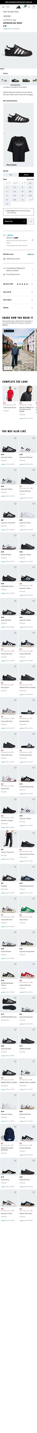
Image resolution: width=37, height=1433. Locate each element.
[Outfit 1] (18, 349)
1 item (6, 368)
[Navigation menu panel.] (3, 7)
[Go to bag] (33, 7)
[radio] (7, 183)
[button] (18, 135)
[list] (18, 350)
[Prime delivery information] (32, 240)
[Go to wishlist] (8, 7)
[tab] (10, 175)
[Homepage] (18, 8)
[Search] (29, 7)
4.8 (9, 20)
